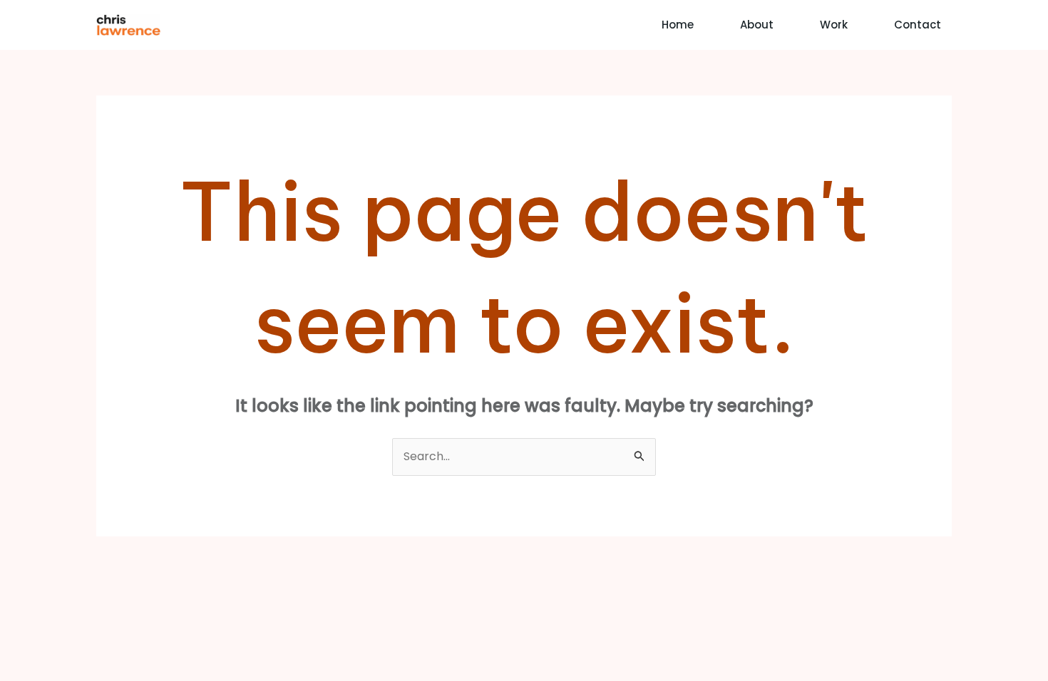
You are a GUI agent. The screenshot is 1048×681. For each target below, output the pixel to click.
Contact (917, 24)
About (757, 24)
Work (834, 24)
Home (678, 24)
